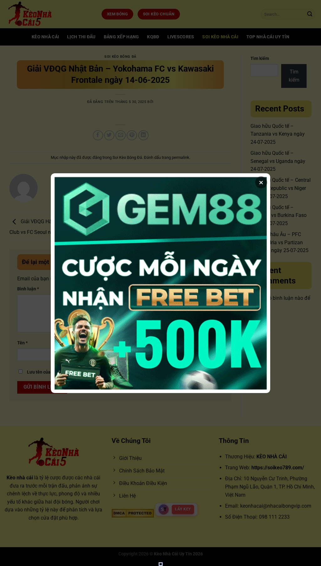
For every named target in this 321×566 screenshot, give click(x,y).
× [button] (261, 182)
